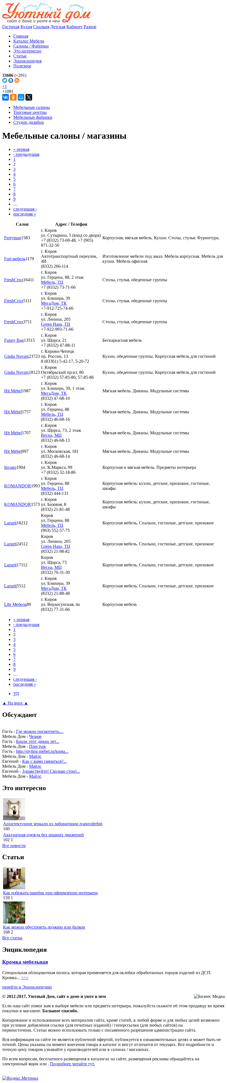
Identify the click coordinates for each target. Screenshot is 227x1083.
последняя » (24, 214)
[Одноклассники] (13, 97)
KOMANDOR (17, 485)
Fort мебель (14, 258)
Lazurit (10, 523)
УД (16, 693)
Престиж (37, 746)
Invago (10, 467)
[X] (28, 97)
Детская (57, 26)
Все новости (14, 845)
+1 (4, 86)
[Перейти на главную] (46, 21)
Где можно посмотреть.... (39, 731)
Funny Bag (14, 340)
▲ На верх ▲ (15, 703)
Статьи (20, 56)
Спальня (41, 26)
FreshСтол (13, 279)
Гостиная (10, 26)
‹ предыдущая (26, 154)
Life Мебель (15, 604)
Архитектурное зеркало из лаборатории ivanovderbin (52, 823)
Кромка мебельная (25, 962)
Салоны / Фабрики (31, 46)
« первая (21, 149)
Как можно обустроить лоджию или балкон (44, 927)
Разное (90, 26)
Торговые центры (30, 112)
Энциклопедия (27, 61)
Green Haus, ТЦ (55, 324)
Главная (20, 36)
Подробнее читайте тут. (72, 1063)
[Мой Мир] (21, 97)
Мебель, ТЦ (52, 282)
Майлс (35, 756)
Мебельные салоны (31, 107)
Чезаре (35, 736)
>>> (25, 977)
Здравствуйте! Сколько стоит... (51, 771)
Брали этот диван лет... (37, 741)
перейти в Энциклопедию (27, 987)
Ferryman (12, 237)
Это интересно (27, 51)
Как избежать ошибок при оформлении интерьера (50, 892)
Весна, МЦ (51, 435)
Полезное (22, 66)
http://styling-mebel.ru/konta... (42, 751)
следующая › (25, 209)
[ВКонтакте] (5, 97)
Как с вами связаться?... (44, 761)
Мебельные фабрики (32, 117)
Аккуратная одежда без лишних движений (43, 834)
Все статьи (12, 937)
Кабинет (74, 26)
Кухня (26, 26)
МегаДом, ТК (54, 303)
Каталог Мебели (28, 41)
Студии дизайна (28, 122)
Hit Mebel (13, 390)
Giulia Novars (16, 356)
